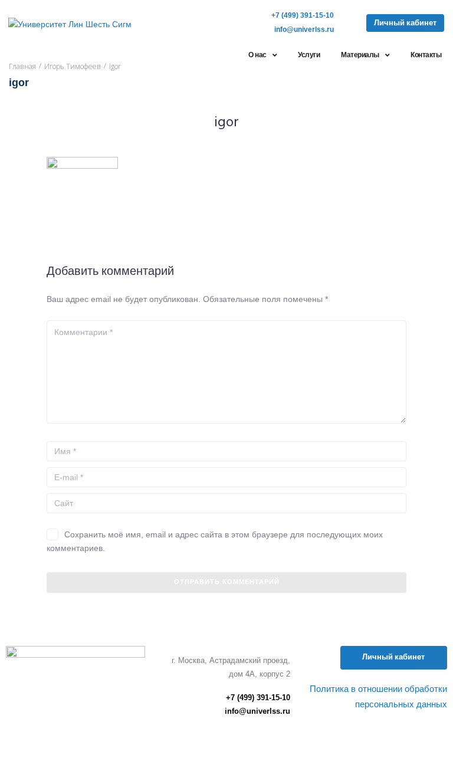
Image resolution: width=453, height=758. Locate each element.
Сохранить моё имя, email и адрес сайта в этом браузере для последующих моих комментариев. (215, 541)
